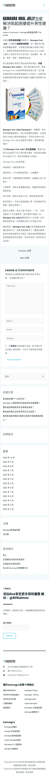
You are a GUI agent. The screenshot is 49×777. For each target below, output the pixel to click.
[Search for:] (24, 376)
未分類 (6, 534)
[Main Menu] (44, 5)
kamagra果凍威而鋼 (29, 32)
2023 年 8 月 (8, 466)
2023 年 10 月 (9, 457)
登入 (5, 555)
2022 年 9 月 (8, 483)
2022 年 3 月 (8, 509)
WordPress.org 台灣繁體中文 (15, 568)
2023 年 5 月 (8, 479)
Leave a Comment (10, 32)
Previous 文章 (24, 251)
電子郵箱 (7, 623)
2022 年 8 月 (8, 488)
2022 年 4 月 (8, 505)
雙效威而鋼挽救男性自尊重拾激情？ (18, 407)
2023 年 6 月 (8, 475)
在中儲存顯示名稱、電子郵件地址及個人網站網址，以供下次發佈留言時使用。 (23, 349)
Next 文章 (24, 258)
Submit (9, 636)
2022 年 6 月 (8, 496)
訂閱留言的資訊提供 (12, 564)
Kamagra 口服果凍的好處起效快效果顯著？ (22, 403)
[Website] (24, 339)
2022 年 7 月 (8, 492)
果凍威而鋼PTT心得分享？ (14, 399)
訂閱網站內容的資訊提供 (13, 559)
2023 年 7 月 (8, 470)
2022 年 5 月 (8, 500)
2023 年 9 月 (8, 462)
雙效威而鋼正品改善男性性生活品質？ (19, 411)
